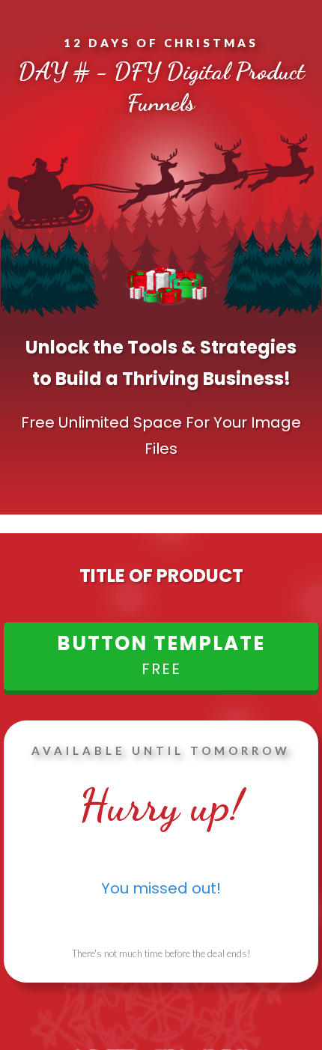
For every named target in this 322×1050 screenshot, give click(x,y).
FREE (161, 668)
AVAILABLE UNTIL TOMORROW (161, 750)
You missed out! (161, 888)
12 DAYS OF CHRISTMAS (161, 43)
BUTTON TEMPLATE (161, 645)
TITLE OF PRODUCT (161, 575)
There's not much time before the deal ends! (161, 953)
